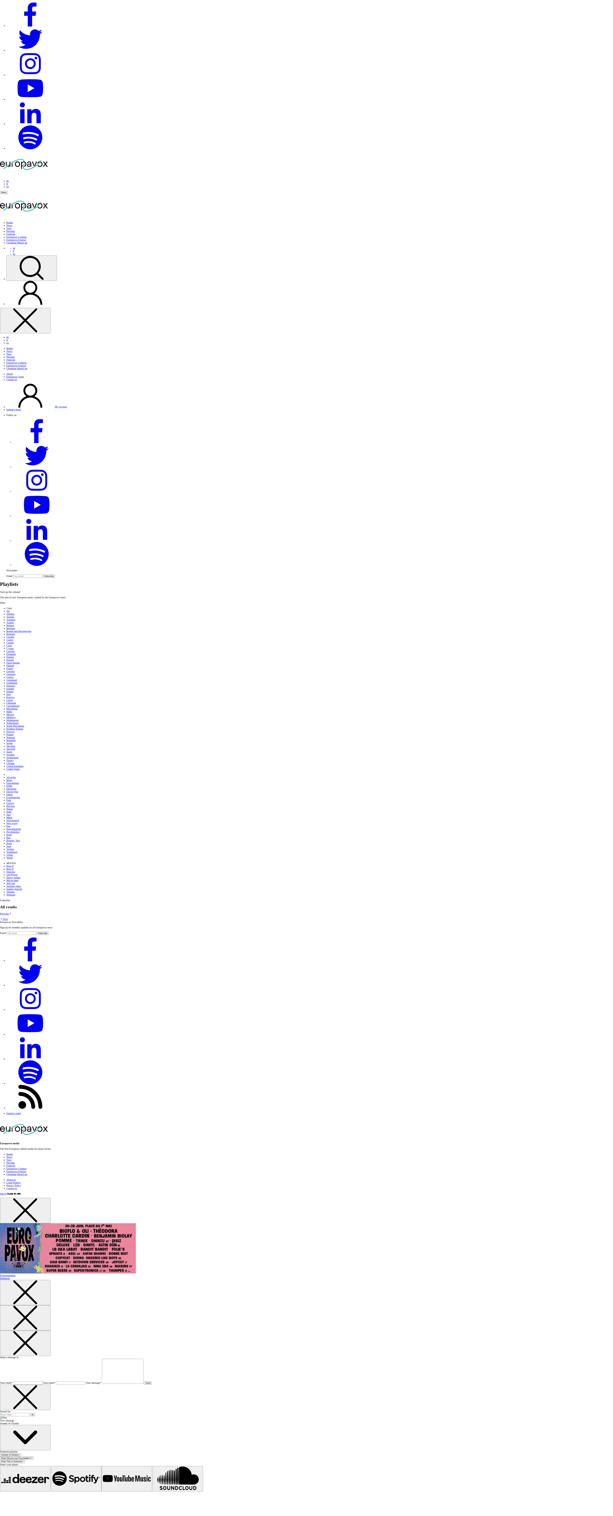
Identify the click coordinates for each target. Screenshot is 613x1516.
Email (9, 576)
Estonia (10, 657)
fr (7, 184)
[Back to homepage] (24, 175)
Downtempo (12, 783)
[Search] (31, 268)
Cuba (9, 645)
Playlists (10, 231)
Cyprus (10, 648)
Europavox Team (15, 376)
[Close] (25, 320)
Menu (3, 192)
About (9, 374)
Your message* (93, 1383)
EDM (9, 786)
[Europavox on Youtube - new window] (30, 99)
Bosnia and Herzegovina (18, 631)
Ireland (9, 691)
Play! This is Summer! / (12, 1461)
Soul (8, 846)
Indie (8, 811)
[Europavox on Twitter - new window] (30, 50)
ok (32, 1414)
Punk (9, 834)
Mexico (10, 714)
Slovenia (10, 749)
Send (148, 1383)
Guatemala (11, 683)
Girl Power (12, 874)
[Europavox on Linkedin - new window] (30, 124)
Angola (10, 617)
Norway (10, 731)
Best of (10, 866)
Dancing (10, 871)
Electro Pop (12, 791)
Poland (9, 734)
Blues (9, 780)
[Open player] (25, 1437)
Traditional (11, 852)
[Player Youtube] (127, 1478)
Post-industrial (13, 829)
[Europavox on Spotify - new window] (30, 148)
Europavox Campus (16, 237)
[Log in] (30, 303)
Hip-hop (10, 806)
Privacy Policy (13, 1185)
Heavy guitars (13, 877)
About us (11, 1179)
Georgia (10, 671)
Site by (3, 1193)
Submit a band (13, 409)
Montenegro (12, 720)
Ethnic (9, 794)
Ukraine (10, 763)
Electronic (11, 789)
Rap (8, 837)
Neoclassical (12, 820)
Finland (10, 665)
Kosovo (10, 697)
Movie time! (12, 880)
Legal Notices (13, 1182)
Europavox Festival (16, 240)
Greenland (11, 680)
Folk (8, 800)
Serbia (9, 743)
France (9, 668)
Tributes (10, 892)
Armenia (10, 619)
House (9, 809)
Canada (10, 637)
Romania (10, 740)
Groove (10, 803)
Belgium (10, 628)
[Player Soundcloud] (178, 1478)
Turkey (10, 760)
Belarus (10, 625)
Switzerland (12, 757)
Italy (8, 694)
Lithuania (11, 703)
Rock (9, 843)
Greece (10, 677)
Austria (10, 622)
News (9, 225)
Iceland (10, 688)
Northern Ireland (14, 729)
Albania (10, 614)
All (8, 611)
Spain (9, 752)
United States (13, 769)
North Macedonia (15, 726)
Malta (9, 711)
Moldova (10, 717)
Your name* (49, 1383)
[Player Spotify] (76, 1478)
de (7, 181)
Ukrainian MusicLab (16, 242)
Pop (8, 826)
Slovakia (10, 746)
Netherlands (12, 723)
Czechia (10, 651)
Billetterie (5, 1278)
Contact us (11, 379)
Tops (8, 228)
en (7, 186)
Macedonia (12, 708)
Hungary (10, 685)
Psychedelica (12, 832)
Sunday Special (14, 889)
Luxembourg (12, 706)
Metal (9, 817)
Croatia (10, 642)
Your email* (6, 1383)
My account (60, 406)
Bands (9, 222)
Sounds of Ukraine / (10, 1455)
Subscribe (49, 576)
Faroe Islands (13, 662)
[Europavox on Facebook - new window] (30, 25)
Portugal (10, 737)
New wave (11, 823)
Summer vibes (13, 886)
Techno (10, 849)
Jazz (8, 814)
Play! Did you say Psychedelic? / (16, 1458)
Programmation (7, 1275)
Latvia (9, 700)
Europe (10, 660)
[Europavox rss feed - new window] (30, 1108)
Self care (10, 883)
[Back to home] (24, 217)
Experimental (13, 797)
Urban (9, 855)
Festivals (10, 234)
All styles (11, 777)
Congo (9, 640)
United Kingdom (14, 766)
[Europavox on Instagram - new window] (30, 74)
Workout (10, 894)
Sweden (10, 754)
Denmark (11, 654)
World (9, 857)
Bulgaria (10, 634)
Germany (11, 674)
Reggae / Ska (13, 840)
